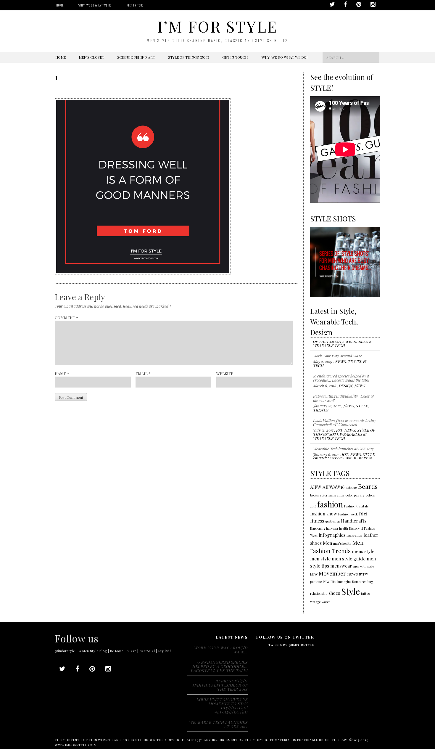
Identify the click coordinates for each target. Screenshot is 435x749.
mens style (363, 551)
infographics (332, 535)
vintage (315, 601)
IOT (339, 419)
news (352, 573)
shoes (334, 593)
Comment (66, 317)
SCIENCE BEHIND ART (136, 57)
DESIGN (345, 375)
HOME (60, 5)
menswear (341, 565)
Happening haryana (324, 528)
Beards (368, 486)
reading (367, 581)
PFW (326, 581)
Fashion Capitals (356, 506)
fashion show (323, 513)
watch (326, 601)
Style (350, 591)
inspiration (354, 535)
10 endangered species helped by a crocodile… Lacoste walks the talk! (341, 367)
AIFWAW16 (333, 487)
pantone (316, 581)
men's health (342, 543)
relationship (318, 593)
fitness (317, 520)
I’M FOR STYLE (217, 26)
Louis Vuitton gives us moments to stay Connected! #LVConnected (344, 412)
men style (320, 558)
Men (327, 543)
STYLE (362, 395)
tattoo (365, 593)
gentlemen (332, 521)
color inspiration (332, 495)
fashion (330, 504)
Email (143, 373)
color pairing (354, 495)
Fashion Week (348, 514)
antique (351, 487)
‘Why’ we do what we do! (95, 5)
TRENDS (320, 399)
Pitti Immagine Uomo (345, 581)
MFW (314, 574)
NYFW (363, 574)
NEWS (340, 351)
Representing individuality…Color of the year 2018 (343, 388)
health (343, 528)
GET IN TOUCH (137, 5)
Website (224, 373)
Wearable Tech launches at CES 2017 (343, 438)
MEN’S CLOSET (91, 57)
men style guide (348, 558)
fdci (363, 513)
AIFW (315, 487)
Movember (332, 573)
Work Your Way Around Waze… (339, 345)
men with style (363, 566)
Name (62, 373)
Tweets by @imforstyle (291, 645)
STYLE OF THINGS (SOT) (188, 57)
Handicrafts (353, 520)
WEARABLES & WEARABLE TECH (339, 426)
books (314, 495)
